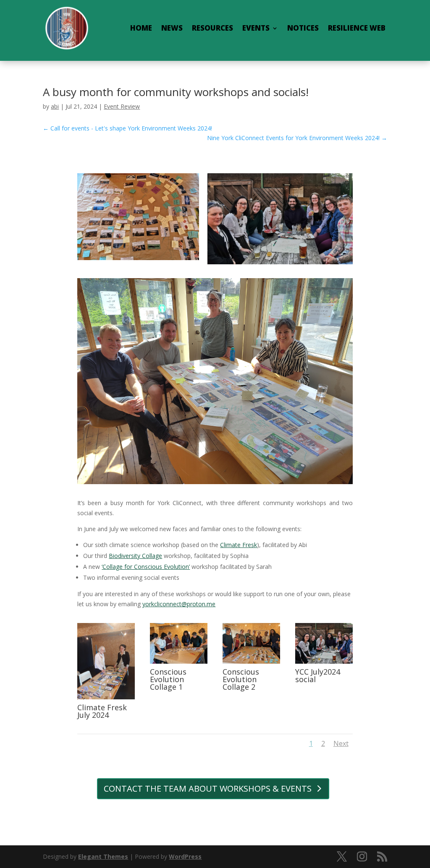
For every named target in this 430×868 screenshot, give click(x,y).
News (172, 28)
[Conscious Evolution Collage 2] (251, 661)
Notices (303, 28)
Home (141, 28)
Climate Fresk (238, 545)
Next (341, 743)
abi (55, 106)
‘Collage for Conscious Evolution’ (146, 567)
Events (256, 28)
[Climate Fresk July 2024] (106, 697)
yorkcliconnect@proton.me (178, 604)
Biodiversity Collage (135, 556)
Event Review (122, 106)
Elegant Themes (103, 856)
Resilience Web (356, 28)
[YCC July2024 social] (324, 661)
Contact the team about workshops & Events (208, 788)
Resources (212, 28)
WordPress (185, 856)
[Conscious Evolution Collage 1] (178, 661)
